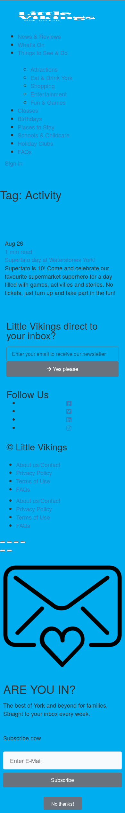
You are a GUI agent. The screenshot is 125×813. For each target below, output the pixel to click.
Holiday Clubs (35, 143)
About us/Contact (38, 464)
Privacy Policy (34, 472)
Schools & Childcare (44, 135)
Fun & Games (48, 102)
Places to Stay (36, 127)
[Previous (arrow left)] (2, 551)
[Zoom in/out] (22, 542)
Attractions (44, 69)
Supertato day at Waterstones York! (50, 259)
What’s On (31, 44)
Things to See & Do (43, 52)
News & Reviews (39, 36)
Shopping (42, 85)
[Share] (9, 542)
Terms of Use (33, 481)
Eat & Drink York (51, 77)
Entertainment (48, 94)
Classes (28, 110)
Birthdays (30, 118)
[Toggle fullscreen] (16, 542)
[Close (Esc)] (2, 542)
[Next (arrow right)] (9, 551)
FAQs (25, 151)
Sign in (13, 163)
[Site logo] (62, 16)
